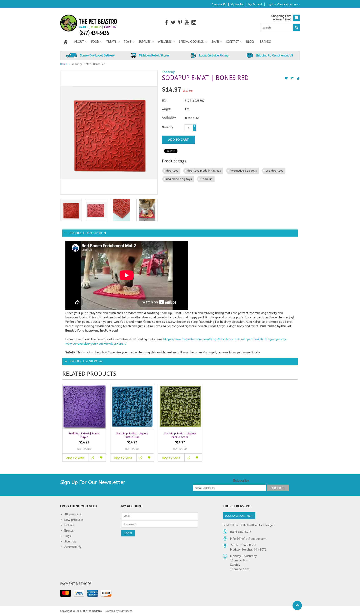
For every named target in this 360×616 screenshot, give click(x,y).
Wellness (165, 42)
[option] (71, 210)
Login (270, 4)
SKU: (164, 100)
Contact (232, 42)
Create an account (288, 4)
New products (74, 520)
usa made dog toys (179, 179)
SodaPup (168, 72)
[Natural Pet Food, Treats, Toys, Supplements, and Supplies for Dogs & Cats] (88, 22)
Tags (67, 536)
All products (73, 514)
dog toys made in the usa (204, 170)
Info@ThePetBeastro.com (248, 539)
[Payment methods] (65, 593)
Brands (265, 42)
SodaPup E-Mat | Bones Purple (84, 435)
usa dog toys (274, 170)
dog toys (172, 170)
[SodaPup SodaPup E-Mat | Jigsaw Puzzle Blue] (132, 407)
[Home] (65, 41)
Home (63, 64)
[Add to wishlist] (286, 79)
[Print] (298, 79)
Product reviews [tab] (86, 361)
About (79, 42)
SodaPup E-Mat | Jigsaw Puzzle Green (180, 435)
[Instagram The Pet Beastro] (193, 22)
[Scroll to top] (297, 605)
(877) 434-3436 (240, 532)
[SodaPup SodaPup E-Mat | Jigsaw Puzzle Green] (180, 407)
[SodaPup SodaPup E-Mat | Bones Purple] (84, 407)
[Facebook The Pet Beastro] (166, 22)
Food (95, 42)
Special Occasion (191, 42)
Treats (111, 42)
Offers (69, 525)
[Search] (296, 27)
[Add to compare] (292, 79)
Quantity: (168, 127)
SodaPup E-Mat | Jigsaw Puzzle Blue (132, 435)
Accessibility (72, 547)
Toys (127, 42)
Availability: (169, 117)
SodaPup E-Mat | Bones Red (88, 64)
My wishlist (237, 4)
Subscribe (241, 480)
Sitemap (70, 541)
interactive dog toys (243, 170)
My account (255, 4)
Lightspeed (125, 611)
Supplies (145, 42)
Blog (250, 42)
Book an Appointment (239, 515)
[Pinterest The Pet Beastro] (180, 22)
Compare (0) (218, 4)
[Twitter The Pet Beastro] (173, 22)
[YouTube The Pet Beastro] (187, 22)
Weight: (166, 109)
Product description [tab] (88, 233)
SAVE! (215, 42)
